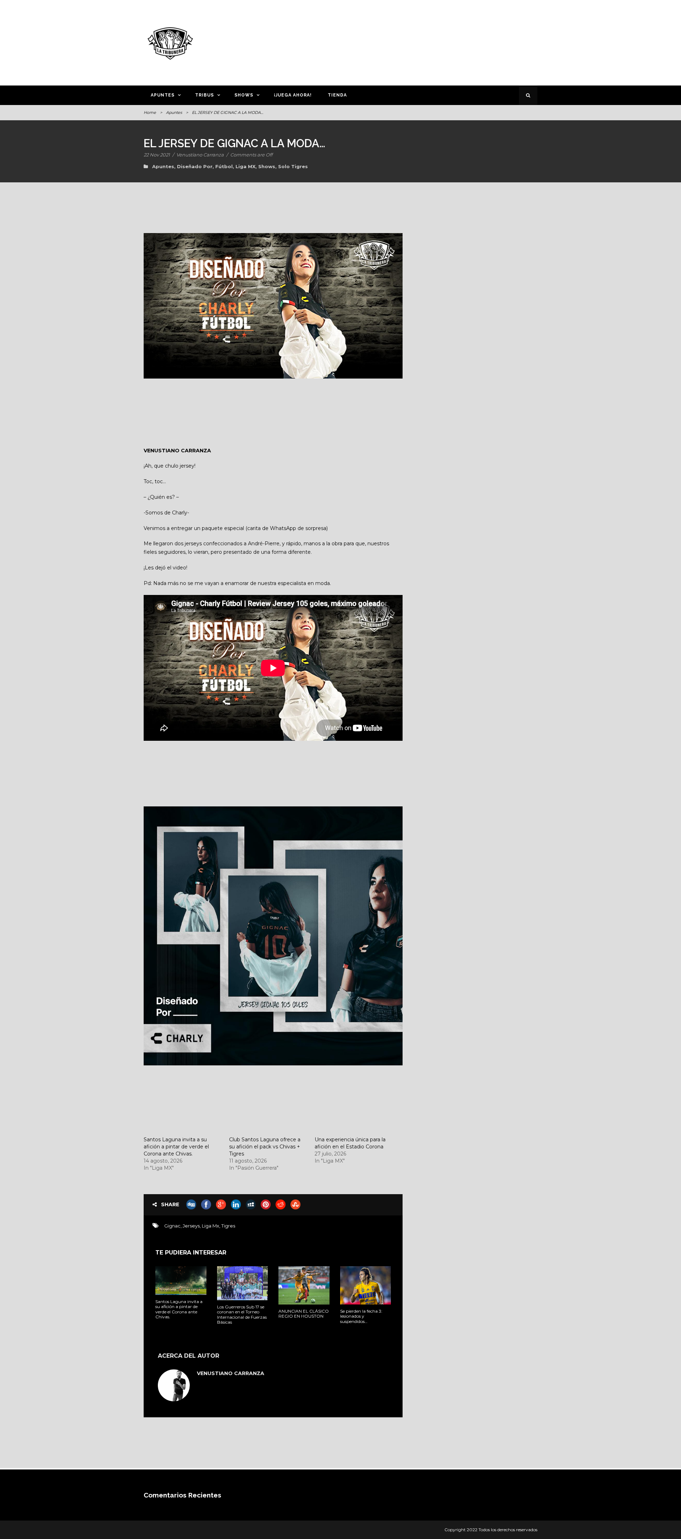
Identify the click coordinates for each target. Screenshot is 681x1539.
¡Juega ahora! (293, 95)
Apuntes (163, 95)
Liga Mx (210, 1226)
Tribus (204, 95)
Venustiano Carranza (200, 155)
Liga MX (245, 166)
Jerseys (191, 1226)
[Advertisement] (410, 41)
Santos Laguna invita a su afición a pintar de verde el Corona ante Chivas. (176, 1146)
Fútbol (224, 166)
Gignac (172, 1226)
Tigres (228, 1226)
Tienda (337, 95)
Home (150, 112)
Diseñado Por (194, 166)
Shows (243, 95)
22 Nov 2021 (157, 155)
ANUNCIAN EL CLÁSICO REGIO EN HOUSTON (303, 1313)
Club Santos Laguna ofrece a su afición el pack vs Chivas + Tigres (264, 1146)
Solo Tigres (293, 166)
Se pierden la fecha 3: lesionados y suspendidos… (361, 1316)
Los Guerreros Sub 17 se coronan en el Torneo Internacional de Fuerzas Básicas (242, 1314)
